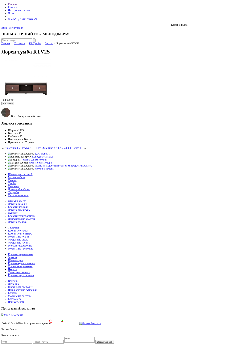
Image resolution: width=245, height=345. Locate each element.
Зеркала (12, 257)
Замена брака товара (40, 162)
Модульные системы (20, 295)
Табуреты (13, 227)
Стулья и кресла (17, 201)
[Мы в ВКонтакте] (12, 315)
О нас (11, 13)
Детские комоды (17, 203)
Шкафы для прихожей (20, 287)
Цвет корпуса (15, 139)
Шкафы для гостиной (20, 174)
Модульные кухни (18, 236)
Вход (4, 27)
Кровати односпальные (21, 263)
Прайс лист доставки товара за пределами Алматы (63, 165)
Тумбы (12, 183)
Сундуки (13, 213)
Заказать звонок (10, 335)
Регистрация (16, 27)
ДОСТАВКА (42, 153)
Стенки (12, 180)
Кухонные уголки (18, 230)
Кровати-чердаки (18, 207)
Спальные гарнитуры (20, 266)
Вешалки (13, 281)
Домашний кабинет (19, 189)
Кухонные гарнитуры (20, 233)
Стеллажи (13, 186)
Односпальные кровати (21, 219)
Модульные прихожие (20, 248)
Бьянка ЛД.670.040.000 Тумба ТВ (64, 147)
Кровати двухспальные (21, 275)
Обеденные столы (18, 239)
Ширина (13, 130)
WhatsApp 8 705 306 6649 (22, 19)
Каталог (12, 7)
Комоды (12, 293)
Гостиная (19, 43)
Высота (12, 133)
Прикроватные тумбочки (22, 289)
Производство (16, 142)
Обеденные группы (19, 242)
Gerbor (49, 43)
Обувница (14, 283)
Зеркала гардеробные (20, 245)
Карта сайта (15, 299)
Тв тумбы (13, 192)
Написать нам (16, 301)
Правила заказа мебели (33, 159)
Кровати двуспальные (20, 254)
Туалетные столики (19, 272)
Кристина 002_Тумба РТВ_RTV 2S (25, 147)
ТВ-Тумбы (35, 43)
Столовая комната (18, 195)
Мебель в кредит (44, 168)
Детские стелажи (17, 221)
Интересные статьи (19, 10)
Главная (12, 4)
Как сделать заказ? (42, 156)
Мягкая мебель (16, 177)
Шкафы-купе (15, 260)
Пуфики (12, 269)
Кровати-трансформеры (21, 215)
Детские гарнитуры (19, 209)
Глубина (13, 136)
